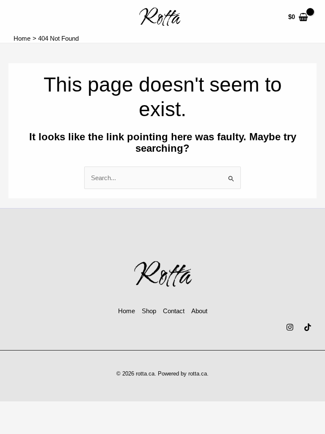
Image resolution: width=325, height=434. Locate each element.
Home (126, 310)
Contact (174, 310)
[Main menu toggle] (22, 17)
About (199, 310)
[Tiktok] (307, 327)
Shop (149, 310)
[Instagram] (290, 327)
